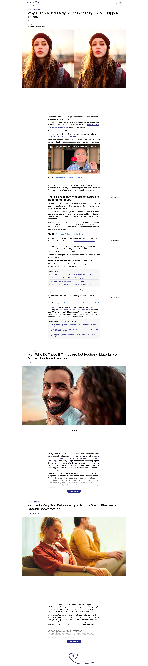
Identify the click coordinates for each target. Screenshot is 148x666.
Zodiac (49, 3)
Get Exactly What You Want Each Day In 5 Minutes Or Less (71, 284)
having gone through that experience (62, 136)
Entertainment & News (74, 3)
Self (61, 3)
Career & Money (98, 3)
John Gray (31, 25)
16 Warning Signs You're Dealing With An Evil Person (69, 281)
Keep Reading (74, 491)
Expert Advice (108, 3)
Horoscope (56, 3)
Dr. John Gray (53, 307)
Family (65, 3)
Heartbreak (37, 9)
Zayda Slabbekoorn (34, 363)
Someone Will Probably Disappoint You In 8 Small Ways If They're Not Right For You (74, 335)
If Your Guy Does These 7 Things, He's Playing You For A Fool (72, 278)
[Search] (116, 2)
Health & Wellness (87, 3)
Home (29, 9)
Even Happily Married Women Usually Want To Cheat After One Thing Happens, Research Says (73, 325)
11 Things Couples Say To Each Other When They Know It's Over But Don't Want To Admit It (75, 330)
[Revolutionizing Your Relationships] (34, 2)
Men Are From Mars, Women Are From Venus (73, 310)
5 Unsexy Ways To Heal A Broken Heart (69, 177)
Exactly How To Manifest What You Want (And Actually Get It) (73, 274)
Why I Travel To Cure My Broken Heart (69, 234)
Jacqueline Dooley (33, 664)
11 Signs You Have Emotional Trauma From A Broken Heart (77, 303)
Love (45, 3)
